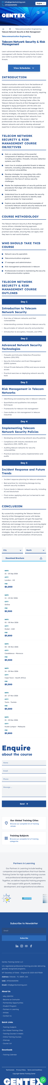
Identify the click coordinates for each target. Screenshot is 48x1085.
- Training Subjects (9, 1027)
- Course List (7, 1043)
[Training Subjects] (10, 29)
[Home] (3, 29)
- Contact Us (7, 1016)
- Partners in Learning (10, 1009)
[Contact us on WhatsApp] (43, 1080)
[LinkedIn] (17, 946)
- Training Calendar (9, 1055)
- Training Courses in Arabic (12, 1034)
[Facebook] (31, 946)
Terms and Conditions (34, 1070)
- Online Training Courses (11, 1037)
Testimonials (10, 1070)
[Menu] (43, 12)
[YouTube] (26, 946)
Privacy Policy (21, 1070)
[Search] (38, 12)
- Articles (5, 1013)
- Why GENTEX (7, 996)
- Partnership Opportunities (12, 1003)
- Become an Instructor (11, 999)
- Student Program (9, 1006)
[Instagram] (21, 946)
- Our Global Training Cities (12, 1030)
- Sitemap (6, 1040)
